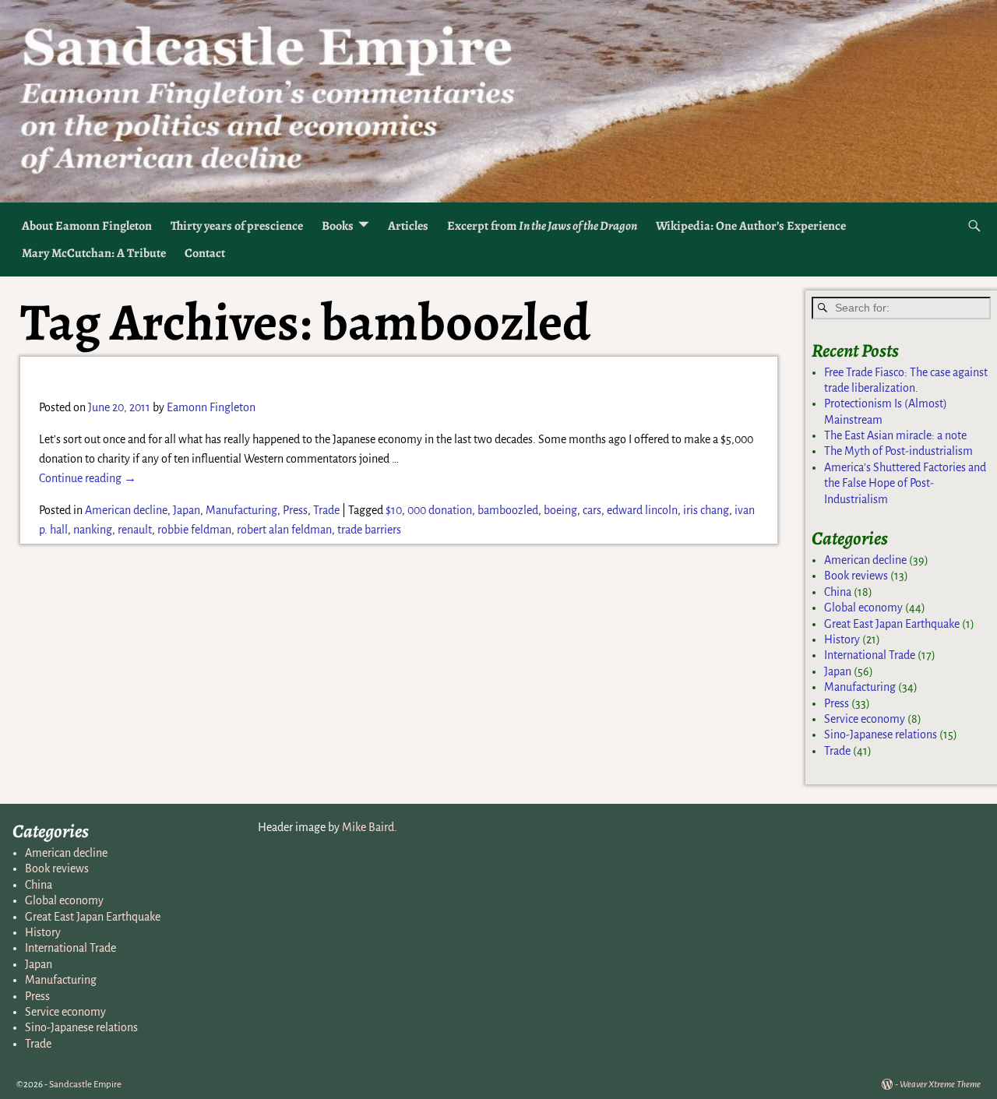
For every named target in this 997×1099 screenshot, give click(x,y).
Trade (326, 510)
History (842, 639)
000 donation (439, 510)
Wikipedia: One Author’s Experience (751, 225)
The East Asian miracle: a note (895, 435)
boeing (560, 510)
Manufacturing (241, 510)
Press (295, 510)
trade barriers (369, 529)
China (837, 592)
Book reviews (856, 575)
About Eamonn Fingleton (87, 225)
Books (338, 225)
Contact (205, 253)
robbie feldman (194, 529)
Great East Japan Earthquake (892, 624)
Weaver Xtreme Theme (940, 1085)
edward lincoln (642, 510)
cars (592, 510)
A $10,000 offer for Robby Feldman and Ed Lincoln (277, 376)
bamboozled (507, 510)
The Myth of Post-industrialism (898, 451)
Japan (186, 510)
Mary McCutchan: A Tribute (94, 253)
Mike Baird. (369, 827)
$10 (394, 510)
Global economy (863, 607)
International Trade (869, 655)
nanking (92, 529)
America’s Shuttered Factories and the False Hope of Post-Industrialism (905, 483)
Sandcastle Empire (85, 1085)
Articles (408, 225)
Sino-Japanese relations (880, 734)
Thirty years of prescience (237, 225)
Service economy (864, 719)
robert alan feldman (284, 529)
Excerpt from (542, 225)
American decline (126, 510)
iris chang (706, 510)
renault (135, 529)
